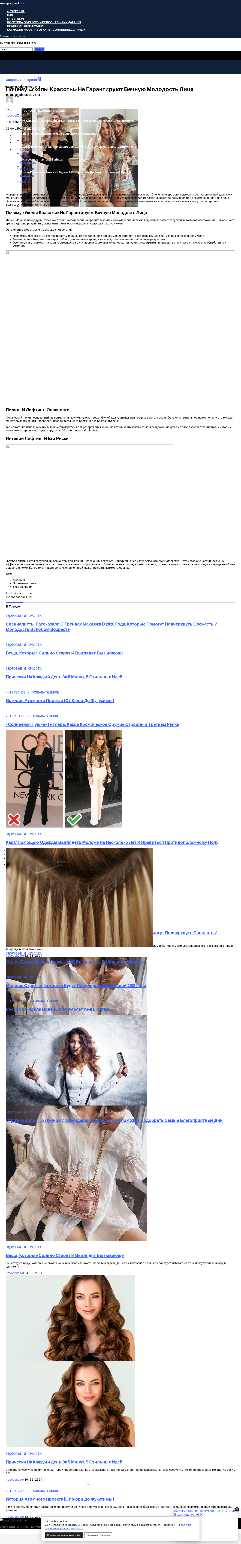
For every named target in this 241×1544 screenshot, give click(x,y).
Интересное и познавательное (39, 110)
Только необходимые (98, 1535)
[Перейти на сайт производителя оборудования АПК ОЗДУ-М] (206, 1525)
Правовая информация (26, 26)
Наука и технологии (30, 128)
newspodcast (15, 115)
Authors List (16, 11)
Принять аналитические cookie (63, 1535)
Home (10, 14)
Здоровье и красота (30, 92)
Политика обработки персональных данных (44, 22)
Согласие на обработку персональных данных (46, 29)
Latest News (16, 18)
